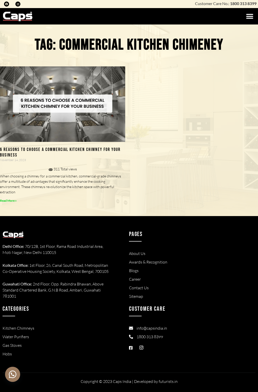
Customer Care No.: (225, 3)
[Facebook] (6, 4)
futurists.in (168, 381)
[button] (249, 16)
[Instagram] (17, 4)
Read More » (8, 200)
